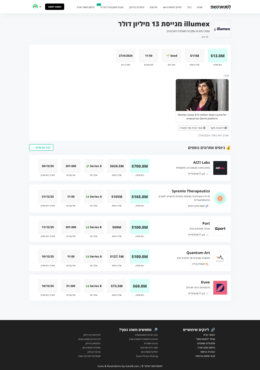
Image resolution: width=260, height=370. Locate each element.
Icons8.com (132, 366)
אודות (199, 7)
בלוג (189, 7)
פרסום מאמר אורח (86, 7)
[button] (37, 7)
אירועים (153, 7)
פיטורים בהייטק (136, 7)
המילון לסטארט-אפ (172, 7)
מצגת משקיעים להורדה (111, 7)
